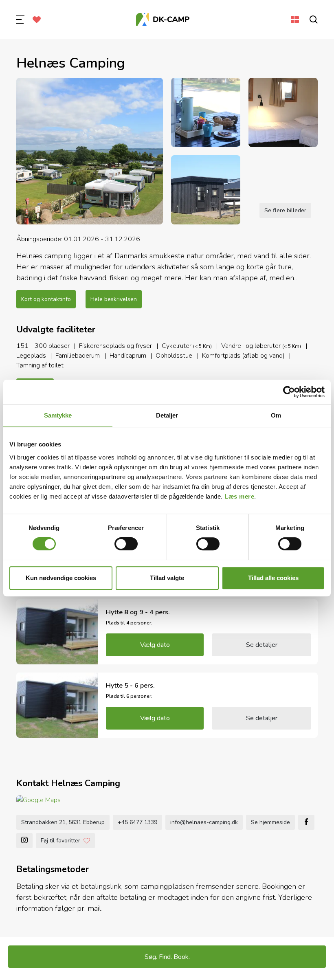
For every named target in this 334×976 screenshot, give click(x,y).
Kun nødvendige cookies (61, 577)
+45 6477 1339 (137, 822)
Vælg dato (155, 644)
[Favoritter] (37, 19)
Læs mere (239, 496)
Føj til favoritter (60, 840)
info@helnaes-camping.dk (204, 822)
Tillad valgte (167, 577)
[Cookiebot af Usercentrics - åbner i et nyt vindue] (289, 392)
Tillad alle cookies (273, 577)
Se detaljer (261, 644)
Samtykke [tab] (58, 415)
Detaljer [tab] (167, 415)
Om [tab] (276, 415)
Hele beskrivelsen (113, 299)
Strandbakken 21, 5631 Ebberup (63, 822)
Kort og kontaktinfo (46, 299)
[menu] (20, 19)
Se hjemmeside (270, 822)
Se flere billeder (285, 210)
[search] (313, 19)
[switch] (126, 543)
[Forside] (163, 20)
